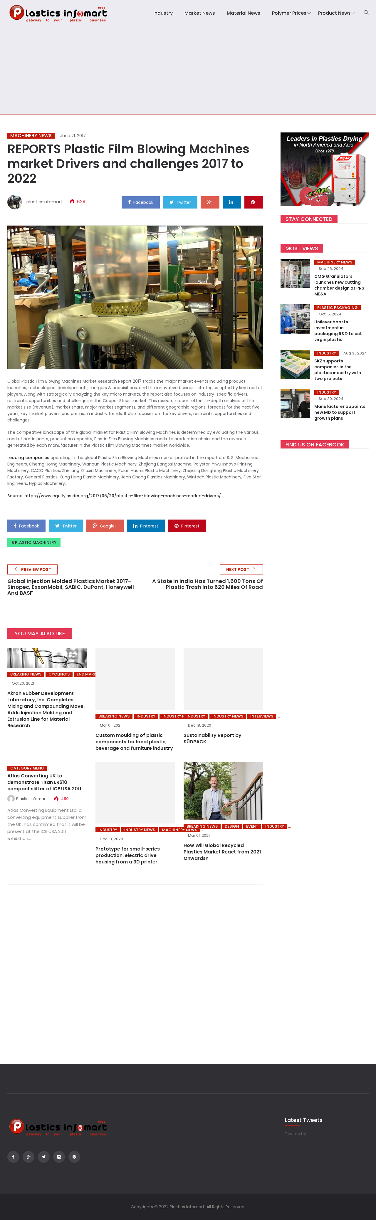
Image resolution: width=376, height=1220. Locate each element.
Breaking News (25, 674)
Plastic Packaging (337, 307)
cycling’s (59, 674)
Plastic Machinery (35, 542)
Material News (243, 13)
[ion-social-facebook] (13, 1157)
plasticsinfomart (44, 202)
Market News (199, 13)
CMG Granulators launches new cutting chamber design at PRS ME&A (339, 285)
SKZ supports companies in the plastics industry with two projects (337, 370)
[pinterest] (253, 202)
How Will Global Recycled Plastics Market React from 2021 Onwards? (222, 852)
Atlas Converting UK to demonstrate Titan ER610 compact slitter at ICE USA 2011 (44, 782)
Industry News (177, 716)
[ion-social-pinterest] (74, 1157)
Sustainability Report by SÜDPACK (212, 738)
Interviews (261, 716)
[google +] (210, 202)
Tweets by (295, 1134)
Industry (163, 13)
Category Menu (27, 768)
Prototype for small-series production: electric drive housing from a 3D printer (127, 855)
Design (232, 826)
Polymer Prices (289, 13)
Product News (334, 13)
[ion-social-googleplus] (28, 1157)
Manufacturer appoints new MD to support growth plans (339, 412)
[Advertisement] (188, 70)
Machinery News (31, 136)
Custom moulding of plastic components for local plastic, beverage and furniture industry (134, 742)
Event (252, 826)
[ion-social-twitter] (44, 1157)
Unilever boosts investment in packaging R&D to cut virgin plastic (338, 330)
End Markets (90, 674)
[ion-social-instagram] (59, 1157)
